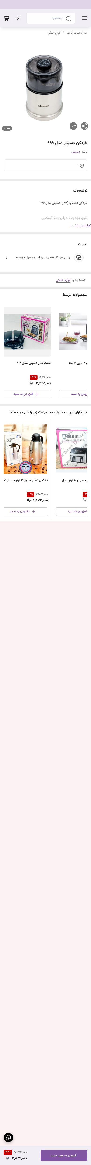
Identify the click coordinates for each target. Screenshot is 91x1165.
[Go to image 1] (8, 128)
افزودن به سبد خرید (64, 1155)
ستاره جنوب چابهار (77, 33)
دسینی (75, 151)
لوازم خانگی (54, 33)
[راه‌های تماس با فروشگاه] (8, 1137)
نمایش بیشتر (82, 225)
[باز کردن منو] (83, 18)
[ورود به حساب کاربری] (19, 18)
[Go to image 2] (4, 128)
